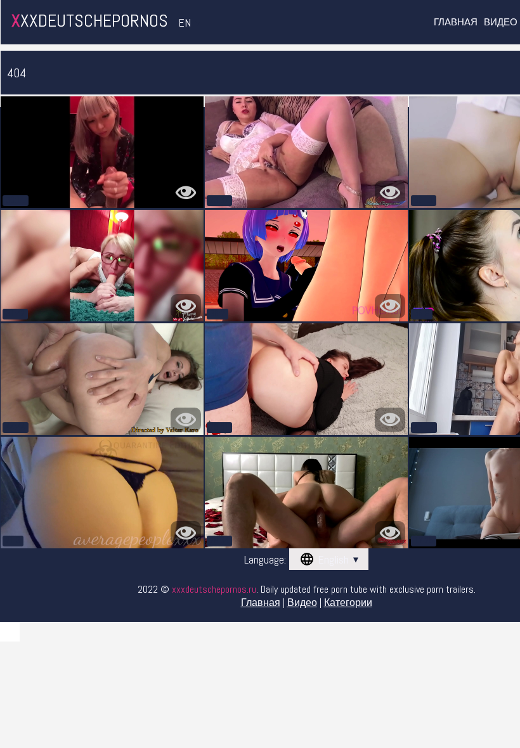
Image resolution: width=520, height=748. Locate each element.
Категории (348, 602)
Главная (456, 22)
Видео (500, 22)
